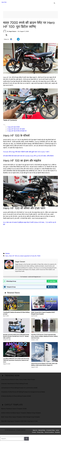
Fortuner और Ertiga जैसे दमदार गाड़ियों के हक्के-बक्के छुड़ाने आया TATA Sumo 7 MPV (26, 152)
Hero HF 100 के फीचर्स (14, 127)
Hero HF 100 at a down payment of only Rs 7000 (24, 256)
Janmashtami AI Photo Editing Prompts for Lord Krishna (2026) (19, 388)
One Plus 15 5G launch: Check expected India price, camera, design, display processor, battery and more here (44, 336)
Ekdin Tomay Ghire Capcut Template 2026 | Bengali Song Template (20, 417)
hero (6, 256)
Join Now (53, 281)
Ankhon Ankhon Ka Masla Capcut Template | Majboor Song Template (21, 413)
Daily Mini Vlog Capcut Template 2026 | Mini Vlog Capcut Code (19, 421)
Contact (34, 432)
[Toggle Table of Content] (4, 125)
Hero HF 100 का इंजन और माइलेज (16, 129)
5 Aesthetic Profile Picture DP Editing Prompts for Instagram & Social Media (23, 392)
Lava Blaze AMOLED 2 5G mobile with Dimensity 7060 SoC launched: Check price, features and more (16, 360)
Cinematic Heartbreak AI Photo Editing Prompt (14, 383)
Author (57, 430)
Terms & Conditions (49, 432)
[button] (54, 3)
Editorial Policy (41, 430)
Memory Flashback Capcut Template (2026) (14, 408)
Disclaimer (57, 432)
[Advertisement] (30, 238)
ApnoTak (4, 2)
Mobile (7, 253)
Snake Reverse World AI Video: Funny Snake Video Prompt (18, 379)
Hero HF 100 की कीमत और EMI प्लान (18, 131)
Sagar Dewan (12, 31)
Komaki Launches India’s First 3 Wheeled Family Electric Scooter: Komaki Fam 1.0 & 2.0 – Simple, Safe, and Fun (16, 336)
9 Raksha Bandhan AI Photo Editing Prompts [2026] (16, 396)
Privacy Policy (40, 432)
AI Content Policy (50, 430)
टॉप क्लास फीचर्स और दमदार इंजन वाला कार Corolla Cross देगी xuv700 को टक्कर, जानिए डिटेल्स (28, 156)
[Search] (26, 439)
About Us (35, 430)
